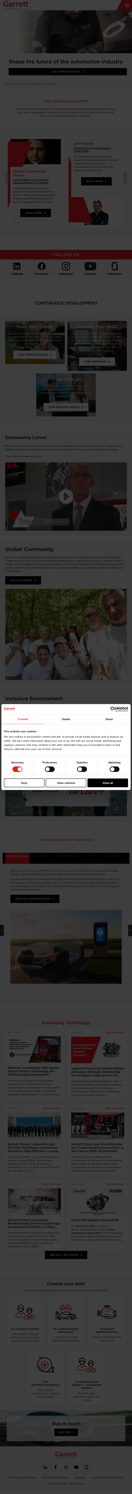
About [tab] (109, 719)
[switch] (50, 769)
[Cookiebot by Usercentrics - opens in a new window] (113, 709)
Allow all (108, 782)
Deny (24, 782)
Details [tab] (66, 719)
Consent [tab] (23, 719)
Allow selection (66, 782)
